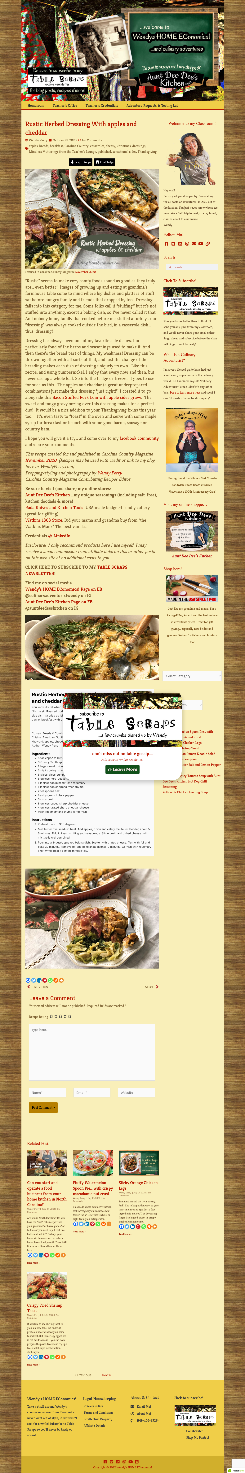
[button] (175, 699)
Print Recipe (106, 162)
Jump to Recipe (82, 162)
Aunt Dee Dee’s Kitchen (192, 556)
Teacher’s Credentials (102, 105)
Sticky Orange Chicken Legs (182, 742)
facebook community (139, 438)
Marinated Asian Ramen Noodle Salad (189, 754)
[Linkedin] (39, 980)
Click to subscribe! (179, 280)
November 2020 (85, 272)
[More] (61, 980)
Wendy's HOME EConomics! (51, 1398)
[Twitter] (33, 980)
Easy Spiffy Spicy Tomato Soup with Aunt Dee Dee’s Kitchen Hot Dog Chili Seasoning (191, 781)
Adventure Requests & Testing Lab (152, 105)
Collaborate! (194, 1431)
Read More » (33, 1263)
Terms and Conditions (98, 1412)
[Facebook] (28, 980)
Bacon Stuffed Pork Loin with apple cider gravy (96, 397)
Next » (106, 1375)
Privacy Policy (93, 1406)
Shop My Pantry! (197, 1437)
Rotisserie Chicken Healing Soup (185, 792)
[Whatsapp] (50, 980)
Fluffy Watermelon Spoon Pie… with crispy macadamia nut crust (93, 1188)
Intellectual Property (98, 1419)
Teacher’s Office (65, 105)
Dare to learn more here (185, 392)
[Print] (55, 980)
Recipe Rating (38, 1016)
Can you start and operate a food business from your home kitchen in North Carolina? (47, 1193)
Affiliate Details (94, 1425)
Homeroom (36, 105)
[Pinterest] (44, 980)
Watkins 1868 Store (43, 520)
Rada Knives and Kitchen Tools (54, 507)
